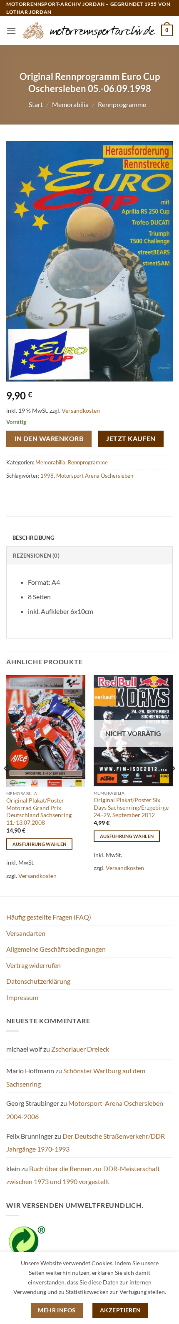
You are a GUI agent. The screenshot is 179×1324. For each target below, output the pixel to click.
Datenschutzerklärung (38, 981)
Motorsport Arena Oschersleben (94, 475)
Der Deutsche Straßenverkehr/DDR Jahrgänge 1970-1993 (85, 1142)
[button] (11, 30)
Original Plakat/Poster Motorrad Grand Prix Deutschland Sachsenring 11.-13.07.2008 (39, 811)
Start (36, 104)
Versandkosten (81, 410)
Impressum (22, 997)
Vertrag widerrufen (33, 965)
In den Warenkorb (49, 438)
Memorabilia (70, 104)
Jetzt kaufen (131, 438)
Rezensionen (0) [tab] (36, 555)
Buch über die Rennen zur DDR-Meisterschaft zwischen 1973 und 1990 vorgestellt (83, 1175)
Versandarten (25, 933)
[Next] (172, 784)
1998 (47, 475)
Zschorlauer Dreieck (80, 1049)
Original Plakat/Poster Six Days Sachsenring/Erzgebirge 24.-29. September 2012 (131, 807)
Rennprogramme (122, 104)
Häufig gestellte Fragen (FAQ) (48, 917)
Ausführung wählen (39, 844)
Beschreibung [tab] (33, 537)
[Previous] (7, 784)
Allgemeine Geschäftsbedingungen (56, 949)
